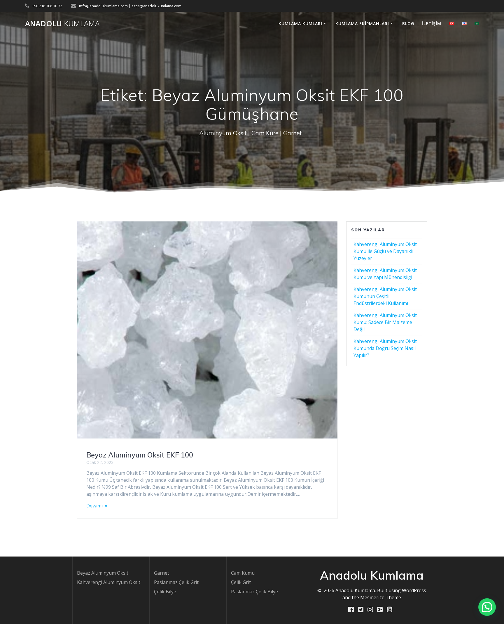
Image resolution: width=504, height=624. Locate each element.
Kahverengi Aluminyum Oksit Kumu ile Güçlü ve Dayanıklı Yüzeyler (385, 251)
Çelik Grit (241, 582)
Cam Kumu (243, 573)
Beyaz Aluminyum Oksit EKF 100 (139, 454)
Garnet (161, 573)
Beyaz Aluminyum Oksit (102, 573)
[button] (487, 607)
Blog (408, 23)
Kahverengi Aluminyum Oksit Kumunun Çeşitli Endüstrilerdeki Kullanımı (385, 296)
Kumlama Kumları (300, 23)
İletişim (431, 23)
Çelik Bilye (165, 591)
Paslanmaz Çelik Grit (176, 582)
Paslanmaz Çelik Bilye (254, 591)
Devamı (94, 505)
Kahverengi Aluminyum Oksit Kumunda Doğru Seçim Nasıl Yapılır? (385, 348)
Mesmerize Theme (380, 597)
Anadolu (62, 23)
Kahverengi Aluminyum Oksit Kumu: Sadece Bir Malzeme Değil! (385, 322)
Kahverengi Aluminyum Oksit (108, 582)
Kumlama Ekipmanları (362, 23)
